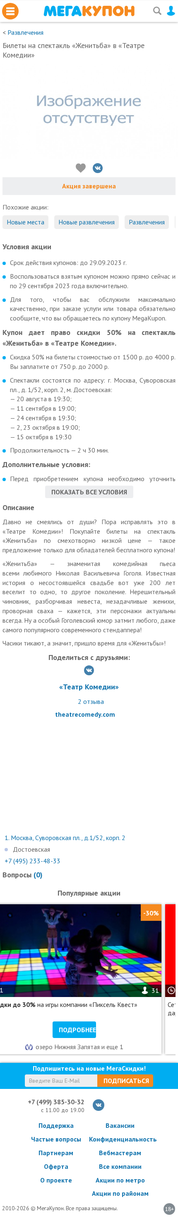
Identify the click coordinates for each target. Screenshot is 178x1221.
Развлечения (25, 32)
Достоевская (31, 849)
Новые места (25, 222)
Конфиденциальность (120, 1139)
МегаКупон (89, 11)
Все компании (120, 1166)
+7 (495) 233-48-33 (32, 861)
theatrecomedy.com (85, 714)
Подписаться (126, 1081)
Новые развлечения (86, 222)
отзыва (91, 701)
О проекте (56, 1180)
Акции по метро (120, 1180)
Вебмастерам (120, 1153)
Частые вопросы (56, 1139)
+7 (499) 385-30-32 (56, 1102)
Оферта (56, 1166)
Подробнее (77, 1030)
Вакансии (120, 1125)
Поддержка (56, 1125)
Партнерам (55, 1153)
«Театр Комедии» (89, 686)
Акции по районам (120, 1193)
